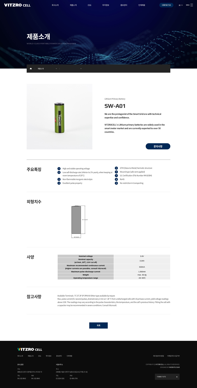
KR (179, 5)
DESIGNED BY (170, 367)
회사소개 (55, 5)
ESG (89, 5)
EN (182, 5)
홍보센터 (123, 5)
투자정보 (105, 5)
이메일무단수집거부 (173, 356)
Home (31, 68)
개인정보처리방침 (158, 356)
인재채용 (141, 5)
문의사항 (158, 146)
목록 (98, 325)
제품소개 (73, 5)
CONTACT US (166, 5)
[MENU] (191, 5)
